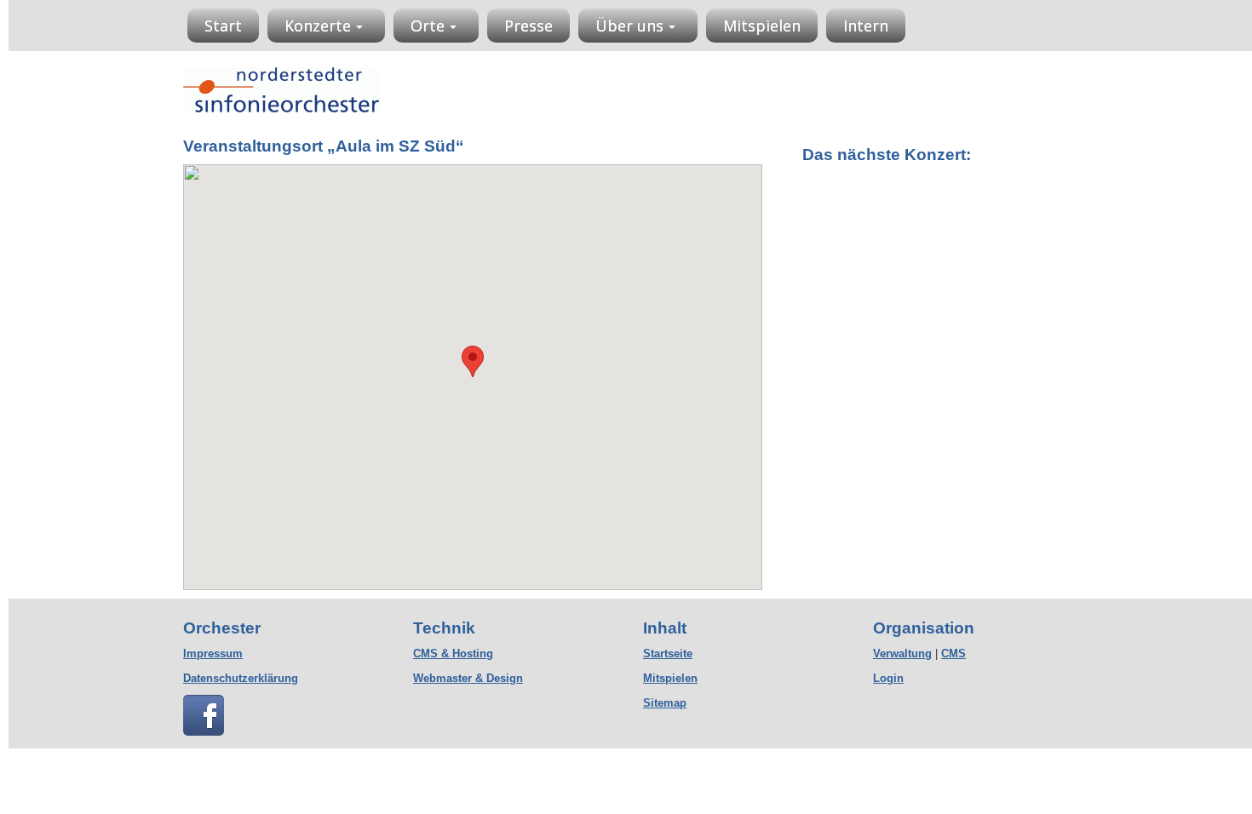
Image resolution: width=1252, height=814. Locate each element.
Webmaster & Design (468, 678)
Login (888, 678)
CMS (953, 653)
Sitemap (664, 702)
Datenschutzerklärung (240, 678)
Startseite (667, 653)
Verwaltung (902, 653)
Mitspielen (670, 678)
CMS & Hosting (453, 653)
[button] (473, 361)
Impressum (213, 653)
